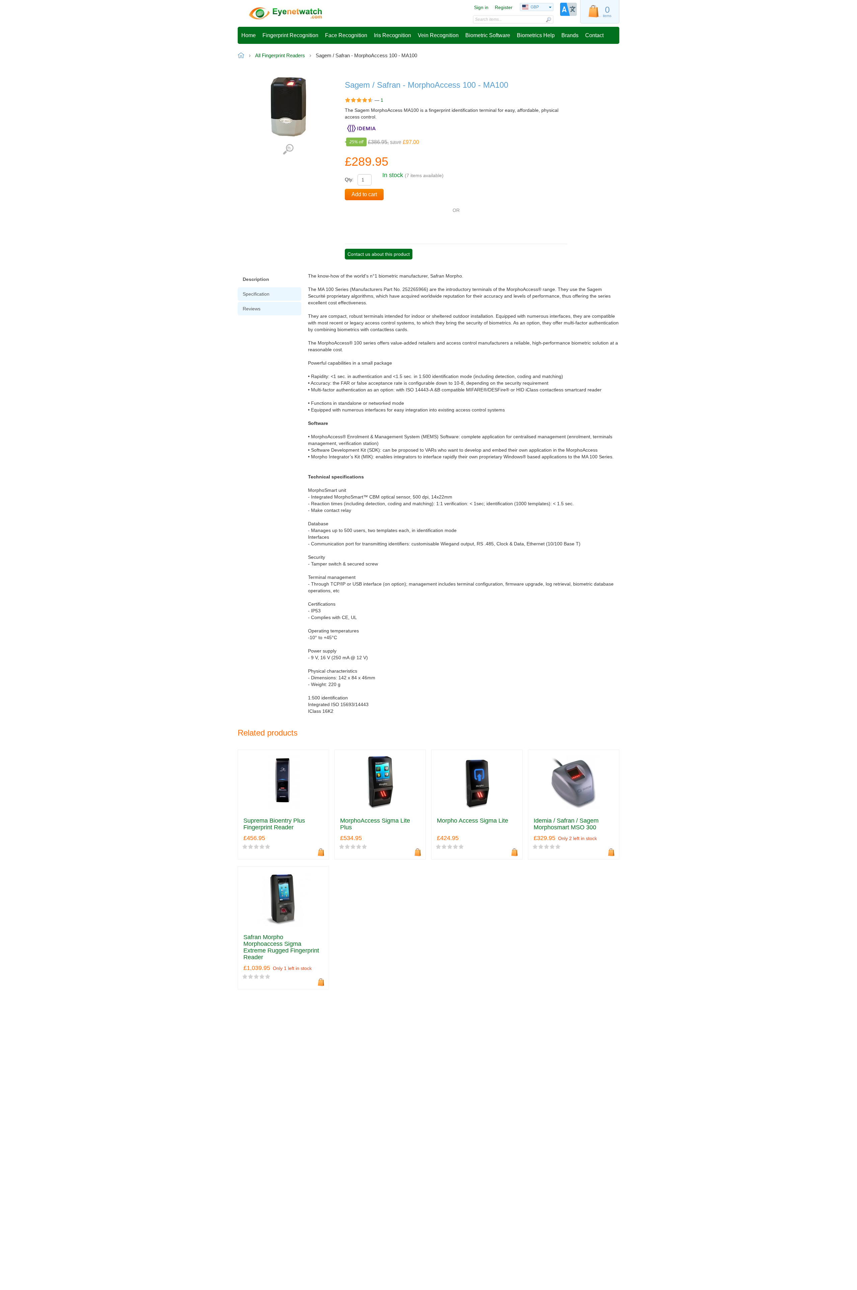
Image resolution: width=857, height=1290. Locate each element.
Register (504, 7)
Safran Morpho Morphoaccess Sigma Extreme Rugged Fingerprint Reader (281, 947)
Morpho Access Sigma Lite (472, 821)
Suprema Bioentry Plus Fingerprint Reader (274, 824)
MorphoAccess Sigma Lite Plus (375, 824)
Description (256, 279)
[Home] (285, 13)
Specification (256, 294)
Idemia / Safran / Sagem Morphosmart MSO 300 (566, 824)
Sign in (481, 7)
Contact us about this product (378, 254)
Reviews (251, 308)
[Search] (548, 19)
